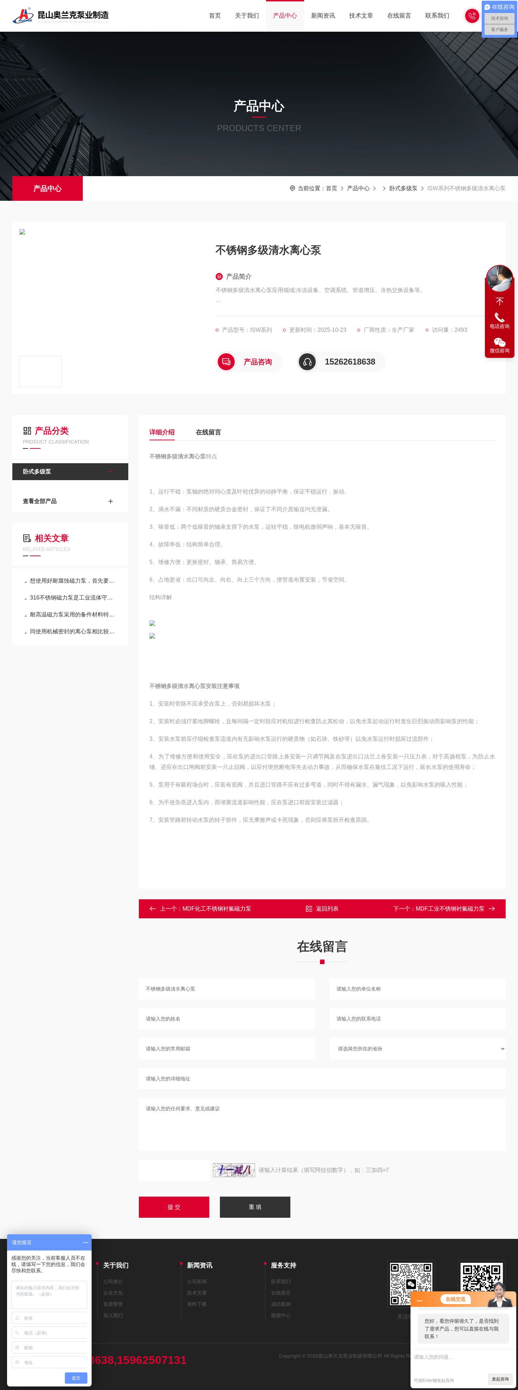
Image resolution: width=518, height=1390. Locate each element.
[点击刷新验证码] (234, 1170)
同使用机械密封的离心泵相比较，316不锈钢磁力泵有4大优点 (74, 631)
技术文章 (361, 15)
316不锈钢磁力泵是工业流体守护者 (74, 598)
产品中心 (285, 15)
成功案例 (281, 1304)
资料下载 (197, 1304)
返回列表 (327, 909)
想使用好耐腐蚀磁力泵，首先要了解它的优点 (74, 581)
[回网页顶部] (500, 301)
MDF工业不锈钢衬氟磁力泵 (450, 909)
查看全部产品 (40, 501)
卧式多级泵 (403, 188)
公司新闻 (197, 1281)
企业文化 (113, 1293)
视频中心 (281, 1315)
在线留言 (399, 15)
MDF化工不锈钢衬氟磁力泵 (217, 909)
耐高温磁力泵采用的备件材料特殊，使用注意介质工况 (74, 615)
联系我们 (437, 15)
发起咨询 (500, 1379)
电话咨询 (500, 326)
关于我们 (247, 15)
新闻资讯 (323, 15)
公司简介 (113, 1281)
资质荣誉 (113, 1304)
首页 (215, 15)
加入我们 (113, 1315)
